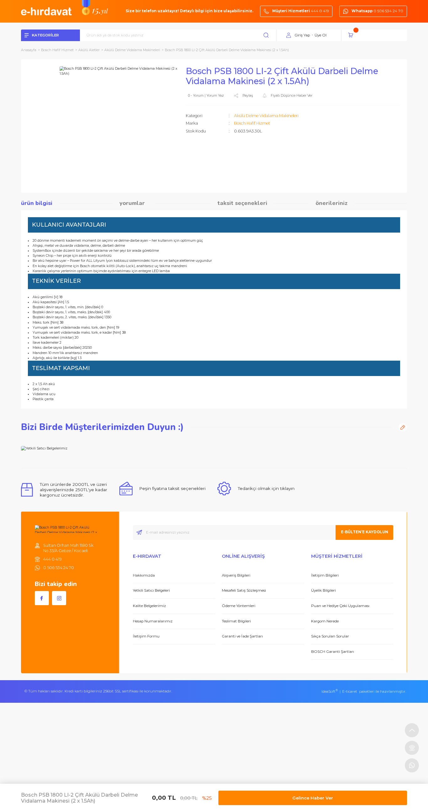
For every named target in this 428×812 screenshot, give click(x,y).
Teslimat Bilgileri (236, 621)
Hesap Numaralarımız (153, 621)
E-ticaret (349, 691)
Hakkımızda (144, 575)
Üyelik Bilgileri (323, 590)
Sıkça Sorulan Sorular (330, 636)
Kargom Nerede (325, 621)
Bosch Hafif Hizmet (252, 123)
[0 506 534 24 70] (412, 765)
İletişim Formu (146, 636)
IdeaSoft (329, 691)
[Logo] (46, 11)
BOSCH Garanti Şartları (332, 651)
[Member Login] (289, 35)
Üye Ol (320, 35)
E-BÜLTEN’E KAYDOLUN (364, 532)
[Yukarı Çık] (412, 730)
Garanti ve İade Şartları (242, 636)
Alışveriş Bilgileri (236, 575)
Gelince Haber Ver (312, 797)
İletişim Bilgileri (325, 575)
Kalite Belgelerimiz (149, 606)
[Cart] (377, 35)
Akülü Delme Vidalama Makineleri (266, 115)
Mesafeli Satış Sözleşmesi (244, 590)
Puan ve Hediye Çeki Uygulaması (340, 606)
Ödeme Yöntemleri (238, 606)
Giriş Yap (302, 35)
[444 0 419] (412, 748)
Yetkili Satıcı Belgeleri (151, 590)
